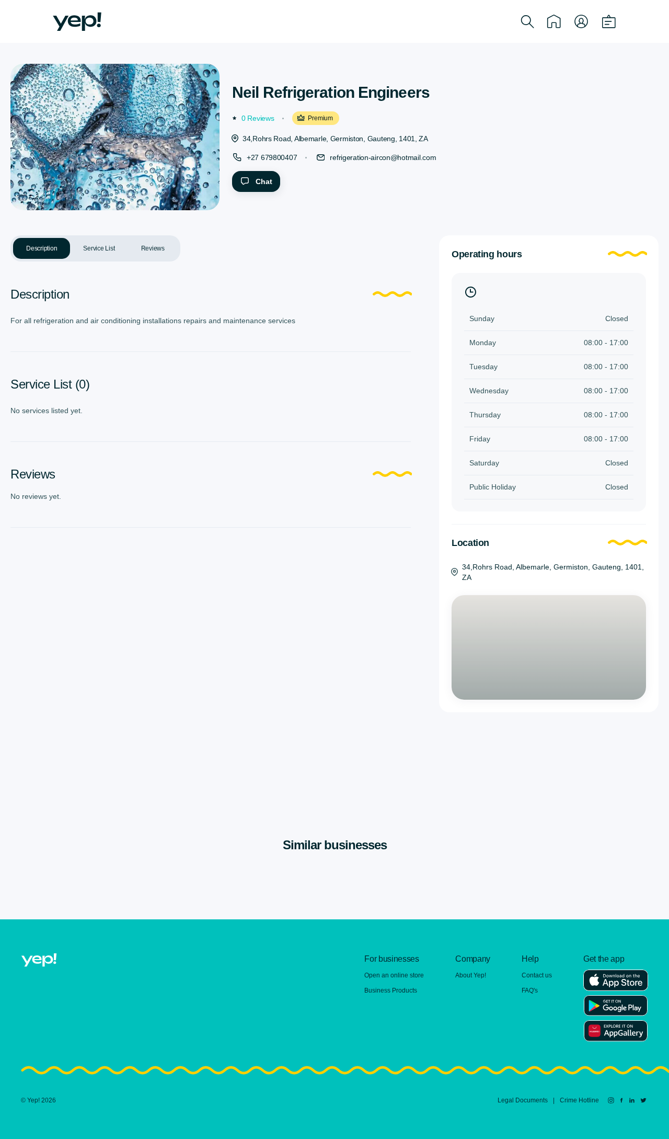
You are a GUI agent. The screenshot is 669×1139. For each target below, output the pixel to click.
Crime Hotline (579, 1100)
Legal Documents (523, 1100)
